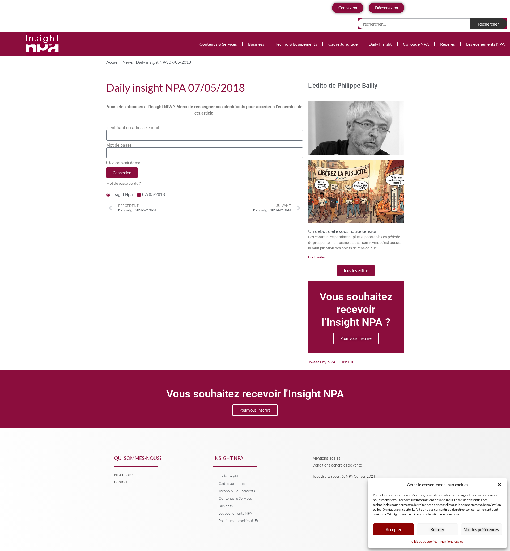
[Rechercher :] (414, 23)
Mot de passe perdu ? (123, 183)
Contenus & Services (218, 43)
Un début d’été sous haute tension (343, 231)
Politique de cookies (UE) (238, 520)
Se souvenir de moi (125, 163)
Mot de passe (118, 145)
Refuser (437, 529)
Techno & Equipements (296, 43)
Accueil (113, 62)
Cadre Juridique (343, 43)
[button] (499, 484)
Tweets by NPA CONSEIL (331, 361)
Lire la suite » (317, 257)
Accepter (394, 529)
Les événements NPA (485, 43)
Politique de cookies (423, 542)
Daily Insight (380, 43)
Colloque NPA (416, 43)
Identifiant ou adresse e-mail (132, 128)
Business (256, 43)
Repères (447, 43)
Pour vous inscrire (356, 338)
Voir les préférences (481, 529)
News (127, 62)
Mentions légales (451, 542)
